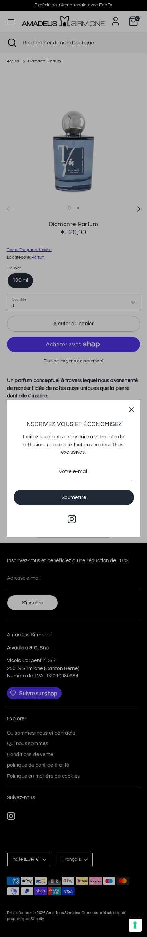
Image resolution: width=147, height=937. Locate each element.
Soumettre (74, 497)
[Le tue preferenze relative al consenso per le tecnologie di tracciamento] (135, 925)
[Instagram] (72, 519)
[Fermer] (131, 409)
